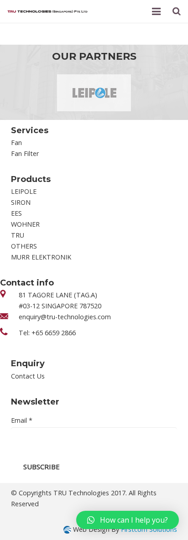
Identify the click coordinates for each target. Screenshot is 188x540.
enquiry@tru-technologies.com (65, 316)
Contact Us (28, 376)
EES (16, 213)
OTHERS (24, 246)
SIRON (21, 202)
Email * (21, 420)
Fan (16, 142)
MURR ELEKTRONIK (41, 257)
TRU (17, 235)
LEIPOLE (24, 191)
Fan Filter (25, 153)
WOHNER (25, 224)
